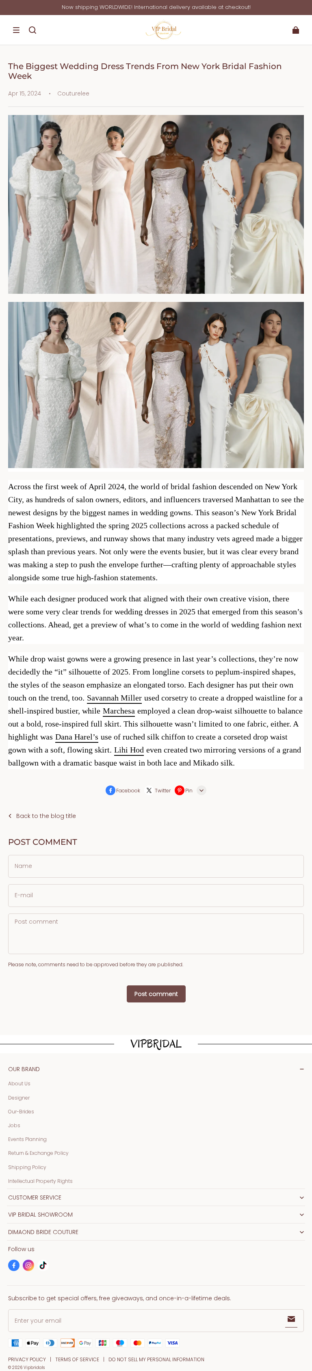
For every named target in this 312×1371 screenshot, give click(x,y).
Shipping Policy (27, 1167)
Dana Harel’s (76, 736)
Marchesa (119, 710)
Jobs (14, 1125)
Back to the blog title (46, 816)
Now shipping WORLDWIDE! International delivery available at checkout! (156, 7)
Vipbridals (34, 1367)
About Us (19, 1083)
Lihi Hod (129, 749)
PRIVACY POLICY (27, 1359)
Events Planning (27, 1139)
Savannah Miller (114, 697)
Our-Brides (21, 1111)
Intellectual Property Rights (40, 1181)
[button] (16, 30)
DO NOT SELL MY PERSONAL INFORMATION (156, 1359)
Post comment (156, 994)
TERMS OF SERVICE (77, 1359)
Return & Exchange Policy (38, 1153)
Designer (19, 1097)
